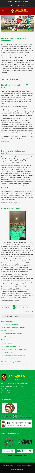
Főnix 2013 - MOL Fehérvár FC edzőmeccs (14, 39)
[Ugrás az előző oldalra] (5, 307)
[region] (17, 23)
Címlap (11, 1)
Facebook (13, 5)
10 (23, 307)
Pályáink (25, 1)
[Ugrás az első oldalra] (2, 307)
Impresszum (14, 470)
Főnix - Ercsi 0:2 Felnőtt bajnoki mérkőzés (14, 152)
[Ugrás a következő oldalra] (25, 307)
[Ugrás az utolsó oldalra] (27, 307)
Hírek (18, 1)
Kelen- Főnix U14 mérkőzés (12, 208)
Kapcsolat (23, 5)
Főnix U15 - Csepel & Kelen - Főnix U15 (15, 86)
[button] (15, 30)
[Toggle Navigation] (3, 11)
